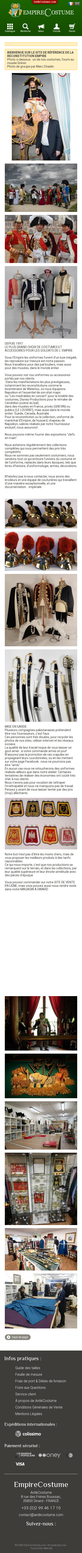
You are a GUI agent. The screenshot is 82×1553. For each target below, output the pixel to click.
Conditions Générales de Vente (39, 1407)
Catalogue (10, 31)
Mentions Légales (28, 1414)
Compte (56, 31)
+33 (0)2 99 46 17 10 (41, 1507)
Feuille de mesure (28, 1374)
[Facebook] (41, 1533)
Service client (25, 1394)
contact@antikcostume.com (41, 1515)
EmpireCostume (57, 1545)
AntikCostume (37, 1545)
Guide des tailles (27, 1368)
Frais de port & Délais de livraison (40, 1381)
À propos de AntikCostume (36, 1401)
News (41, 31)
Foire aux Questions (30, 1388)
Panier (72, 31)
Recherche (25, 31)
